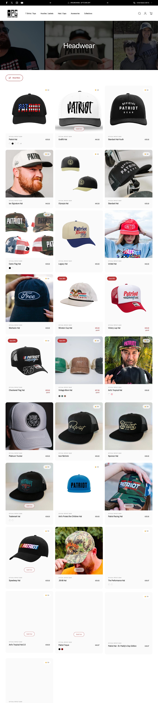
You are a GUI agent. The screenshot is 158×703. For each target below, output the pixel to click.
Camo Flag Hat (15, 263)
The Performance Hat (116, 580)
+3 (21, 143)
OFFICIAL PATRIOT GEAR (15, 136)
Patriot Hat (13, 139)
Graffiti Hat (63, 139)
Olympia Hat (63, 203)
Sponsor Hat (113, 456)
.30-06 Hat (62, 580)
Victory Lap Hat (114, 327)
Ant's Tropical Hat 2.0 (17, 644)
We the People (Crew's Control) (21, 701)
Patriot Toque (64, 644)
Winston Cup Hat (65, 327)
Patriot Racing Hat (115, 516)
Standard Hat (113, 203)
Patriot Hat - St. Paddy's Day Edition (122, 644)
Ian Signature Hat (16, 203)
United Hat (112, 263)
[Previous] (50, 3)
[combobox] (142, 3)
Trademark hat (14, 516)
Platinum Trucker (15, 456)
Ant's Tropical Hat (115, 390)
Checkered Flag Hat (17, 390)
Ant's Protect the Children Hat (70, 516)
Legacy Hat (63, 263)
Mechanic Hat (14, 327)
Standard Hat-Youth (116, 139)
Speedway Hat (14, 580)
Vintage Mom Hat (65, 390)
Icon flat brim (64, 456)
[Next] (107, 3)
